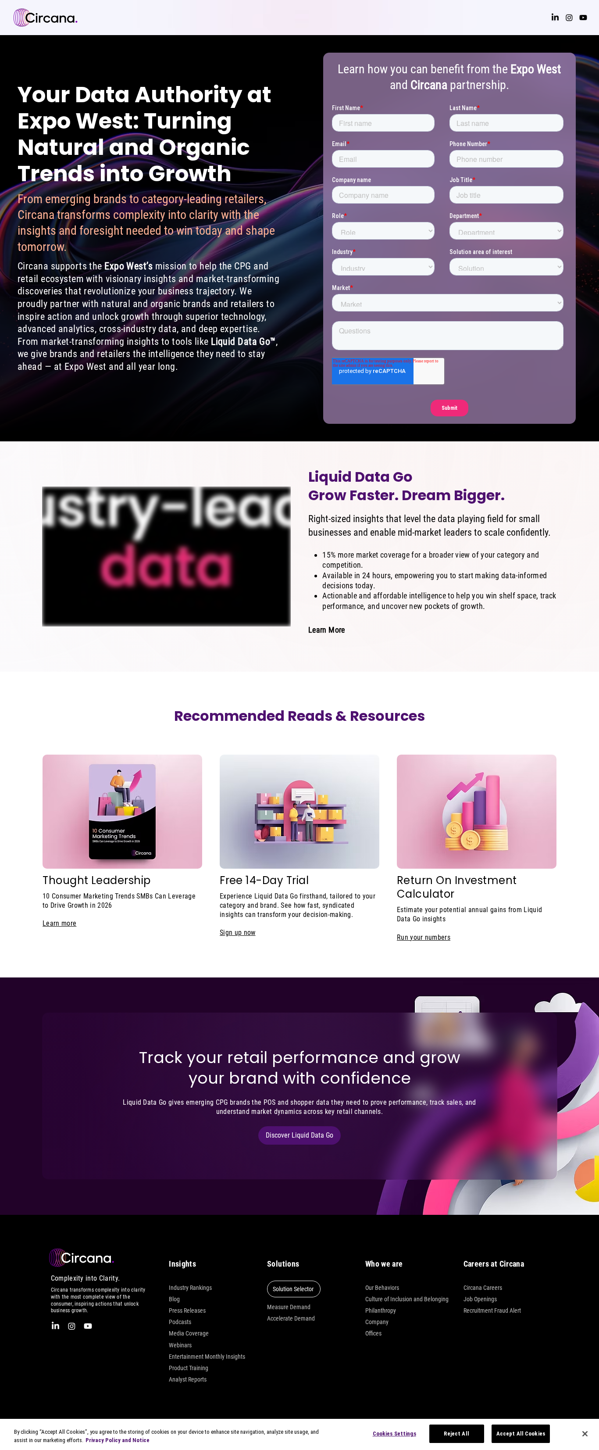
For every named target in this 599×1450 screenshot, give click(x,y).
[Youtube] (583, 17)
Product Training (188, 1367)
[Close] (585, 1433)
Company (377, 1321)
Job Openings (480, 1299)
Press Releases (187, 1310)
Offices (373, 1333)
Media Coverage (189, 1333)
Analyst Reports (188, 1379)
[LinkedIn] (555, 17)
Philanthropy (380, 1310)
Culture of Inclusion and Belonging (407, 1299)
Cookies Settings (394, 1433)
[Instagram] (569, 17)
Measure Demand (288, 1306)
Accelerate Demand (291, 1318)
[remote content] (166, 557)
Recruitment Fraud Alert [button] (492, 1310)
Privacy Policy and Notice (118, 1440)
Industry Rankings (190, 1287)
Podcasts (180, 1321)
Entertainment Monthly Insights (207, 1356)
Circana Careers (483, 1287)
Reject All (456, 1433)
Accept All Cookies (520, 1433)
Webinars (180, 1345)
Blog (174, 1299)
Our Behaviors (382, 1287)
